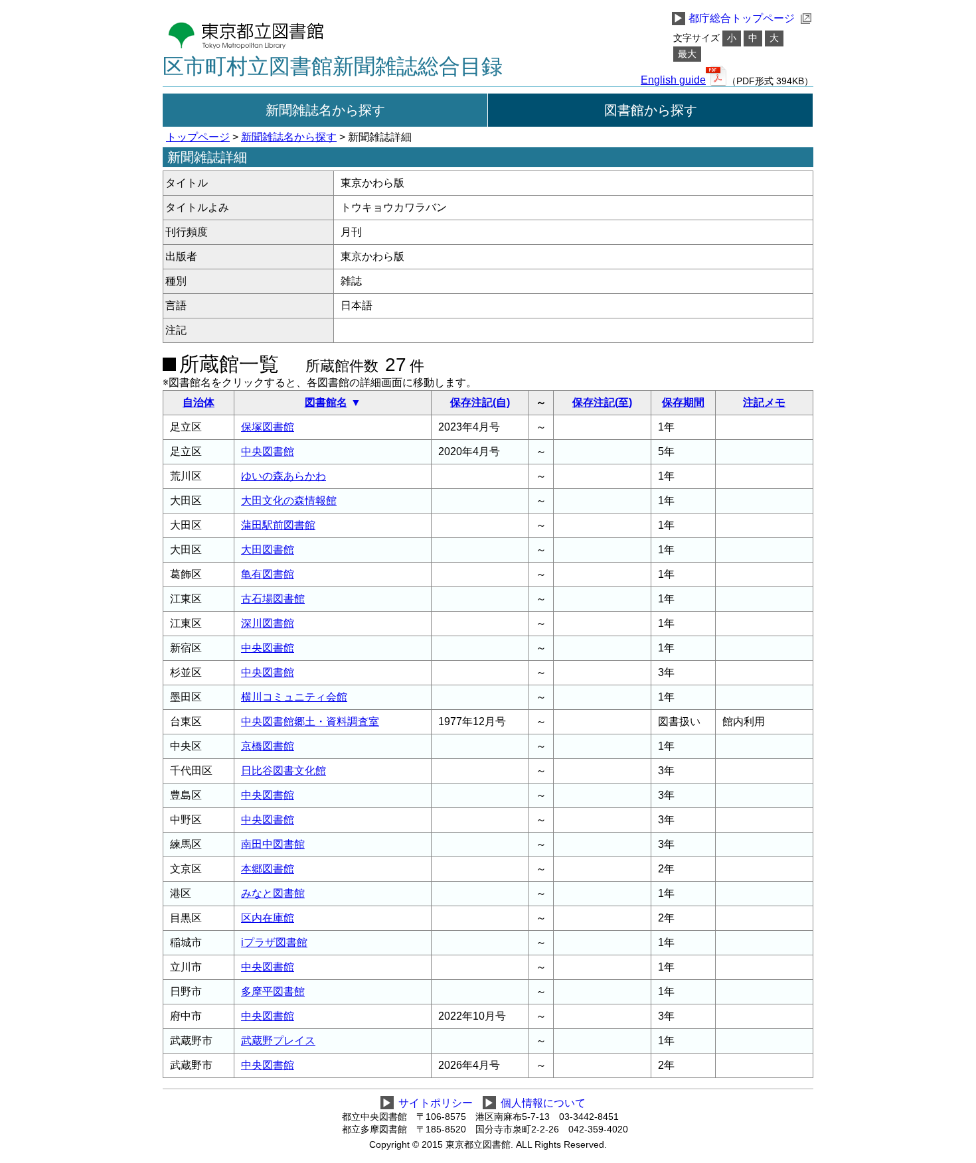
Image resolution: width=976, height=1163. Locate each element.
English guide (673, 80)
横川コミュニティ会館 (294, 697)
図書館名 (326, 402)
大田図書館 (267, 549)
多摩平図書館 (273, 991)
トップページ (198, 137)
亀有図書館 (267, 574)
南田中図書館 (273, 844)
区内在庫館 (267, 918)
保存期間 (683, 402)
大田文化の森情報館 (289, 500)
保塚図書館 (267, 427)
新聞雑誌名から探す (325, 110)
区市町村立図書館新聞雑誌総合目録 (333, 66)
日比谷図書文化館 (283, 770)
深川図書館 (267, 623)
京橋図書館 (267, 746)
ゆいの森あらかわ (283, 476)
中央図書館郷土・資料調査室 (310, 721)
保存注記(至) (602, 402)
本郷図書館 (267, 868)
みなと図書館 (273, 893)
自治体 (198, 402)
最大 (687, 54)
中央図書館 (267, 451)
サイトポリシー (435, 1103)
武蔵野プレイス (278, 1040)
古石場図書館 (273, 598)
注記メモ (764, 402)
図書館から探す (650, 110)
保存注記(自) (480, 402)
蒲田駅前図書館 (278, 525)
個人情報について (543, 1103)
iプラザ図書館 (274, 942)
